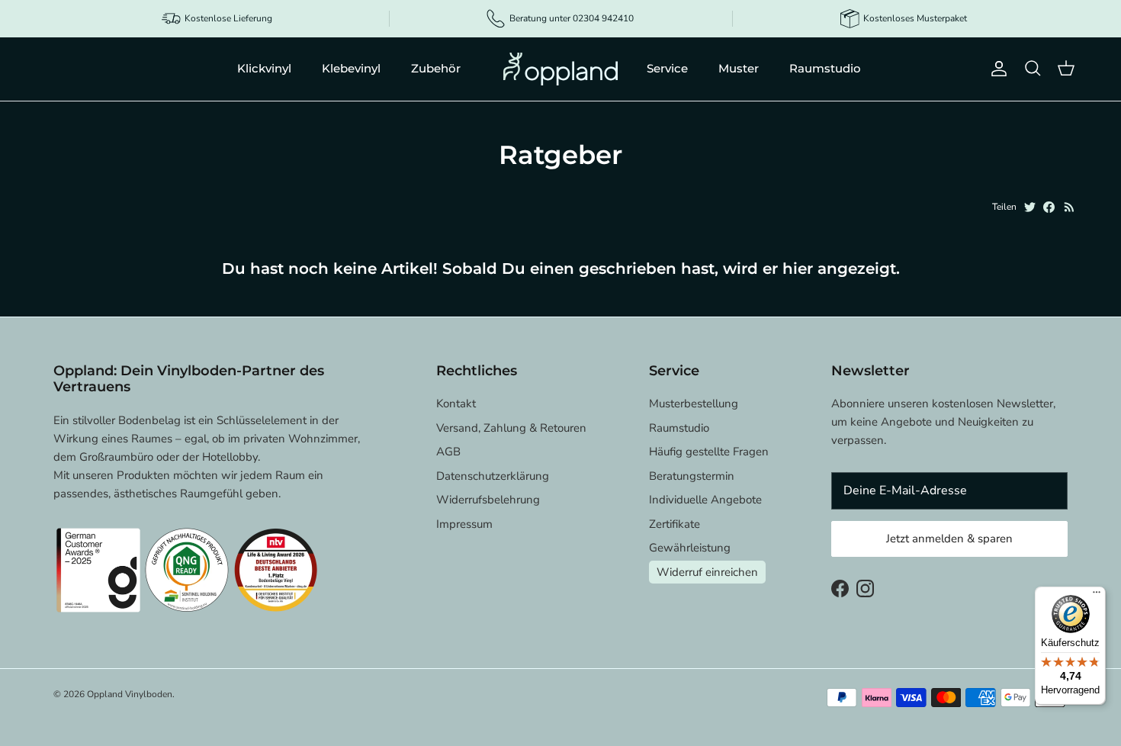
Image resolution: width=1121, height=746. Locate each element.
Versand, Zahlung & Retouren (511, 428)
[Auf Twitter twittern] (1030, 207)
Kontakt (456, 403)
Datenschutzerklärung (492, 476)
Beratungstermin (691, 476)
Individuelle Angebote (705, 499)
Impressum (464, 524)
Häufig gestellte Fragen (709, 451)
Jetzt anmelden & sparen (949, 538)
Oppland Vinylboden (129, 694)
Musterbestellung (693, 403)
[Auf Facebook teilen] (1049, 207)
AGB (448, 451)
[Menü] (1096, 596)
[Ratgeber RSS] (1069, 207)
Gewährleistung (690, 547)
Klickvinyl (264, 68)
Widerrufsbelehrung (488, 499)
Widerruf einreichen (707, 572)
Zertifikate (674, 524)
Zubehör (436, 68)
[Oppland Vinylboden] (560, 69)
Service (667, 68)
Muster (738, 68)
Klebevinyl (351, 68)
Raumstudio (825, 68)
